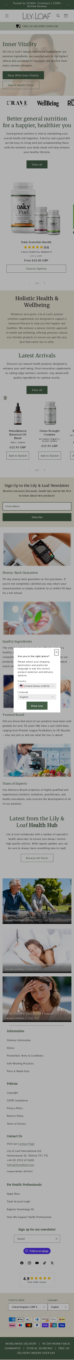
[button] (56, 652)
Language (23, 692)
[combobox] (35, 686)
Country (22, 681)
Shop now (37, 705)
